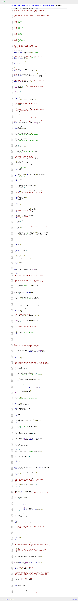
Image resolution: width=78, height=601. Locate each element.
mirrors (15, 5)
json (76, 599)
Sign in (75, 1)
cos (12, 5)
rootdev (37, 5)
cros (19, 5)
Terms (13, 599)
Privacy (10, 599)
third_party (31, 5)
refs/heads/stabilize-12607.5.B (47, 5)
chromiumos (24, 5)
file (34, 8)
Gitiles (7, 599)
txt (73, 599)
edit (38, 8)
